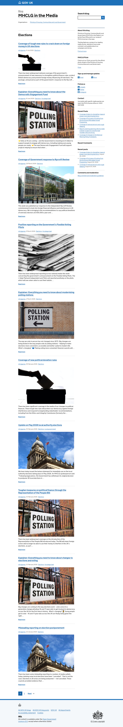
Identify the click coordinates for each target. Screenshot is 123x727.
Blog (20, 11)
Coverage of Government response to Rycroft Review (43, 159)
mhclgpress (21, 50)
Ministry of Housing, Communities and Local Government (48, 22)
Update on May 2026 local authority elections (40, 425)
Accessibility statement (27, 713)
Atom (95, 77)
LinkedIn (82, 87)
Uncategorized (46, 98)
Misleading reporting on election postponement (41, 627)
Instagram (83, 92)
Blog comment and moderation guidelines (91, 176)
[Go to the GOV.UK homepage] (25, 2)
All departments (64, 710)
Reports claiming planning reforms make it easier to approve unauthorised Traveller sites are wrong (92, 130)
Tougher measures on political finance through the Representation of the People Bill (42, 491)
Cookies (40, 713)
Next (30, 694)
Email (81, 77)
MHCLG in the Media (38, 15)
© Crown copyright (98, 721)
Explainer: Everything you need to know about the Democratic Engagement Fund (41, 93)
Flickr (79, 67)
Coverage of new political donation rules (37, 360)
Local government (50, 429)
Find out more (82, 51)
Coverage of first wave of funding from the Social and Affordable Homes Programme (91, 120)
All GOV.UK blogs (24, 710)
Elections (37, 50)
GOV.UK (54, 710)
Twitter (82, 89)
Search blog (83, 13)
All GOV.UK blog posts (41, 710)
